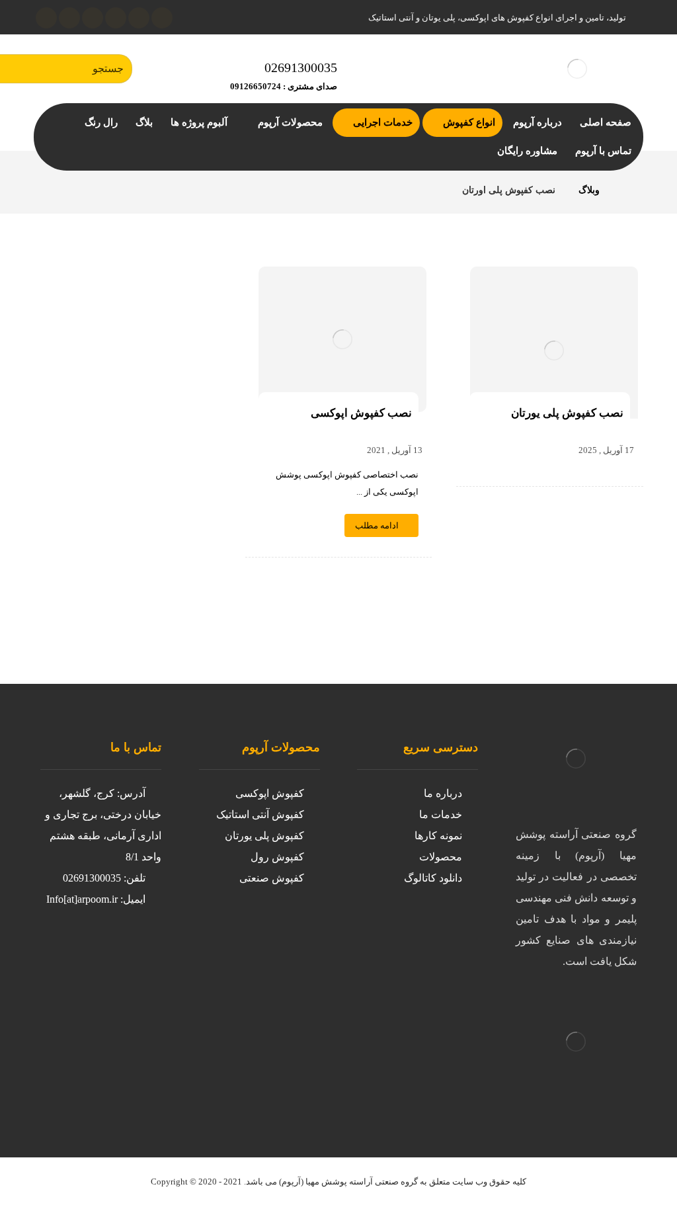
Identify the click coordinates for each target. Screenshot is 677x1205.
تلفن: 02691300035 (104, 878)
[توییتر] (106, 949)
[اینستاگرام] (138, 17)
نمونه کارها (438, 835)
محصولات (440, 856)
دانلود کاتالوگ (433, 878)
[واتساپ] (46, 17)
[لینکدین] (115, 17)
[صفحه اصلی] (626, 190)
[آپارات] (92, 17)
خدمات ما (440, 814)
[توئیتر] (162, 17)
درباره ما (443, 793)
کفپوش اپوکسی (269, 793)
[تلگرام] (69, 17)
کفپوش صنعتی (271, 878)
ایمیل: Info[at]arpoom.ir (95, 899)
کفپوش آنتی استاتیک (260, 814)
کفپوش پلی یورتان (264, 835)
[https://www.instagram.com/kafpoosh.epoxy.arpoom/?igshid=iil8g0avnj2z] (133, 949)
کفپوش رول (277, 856)
